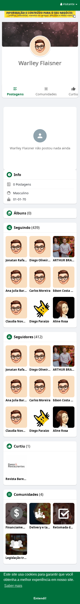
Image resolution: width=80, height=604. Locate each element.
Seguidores (23, 337)
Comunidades (26, 494)
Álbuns (20, 213)
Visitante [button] (68, 4)
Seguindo (22, 227)
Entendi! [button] (40, 598)
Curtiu (19, 446)
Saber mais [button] (13, 586)
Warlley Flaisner (40, 63)
